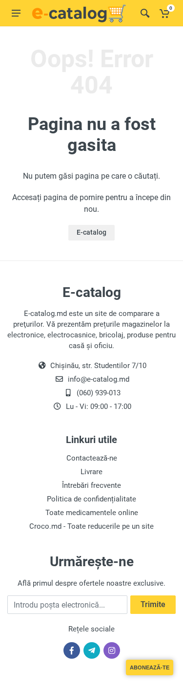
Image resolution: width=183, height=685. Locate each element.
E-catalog (91, 232)
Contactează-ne (91, 458)
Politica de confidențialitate (91, 499)
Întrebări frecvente (91, 485)
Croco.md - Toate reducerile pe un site (91, 526)
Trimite (153, 604)
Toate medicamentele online (91, 512)
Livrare (91, 471)
